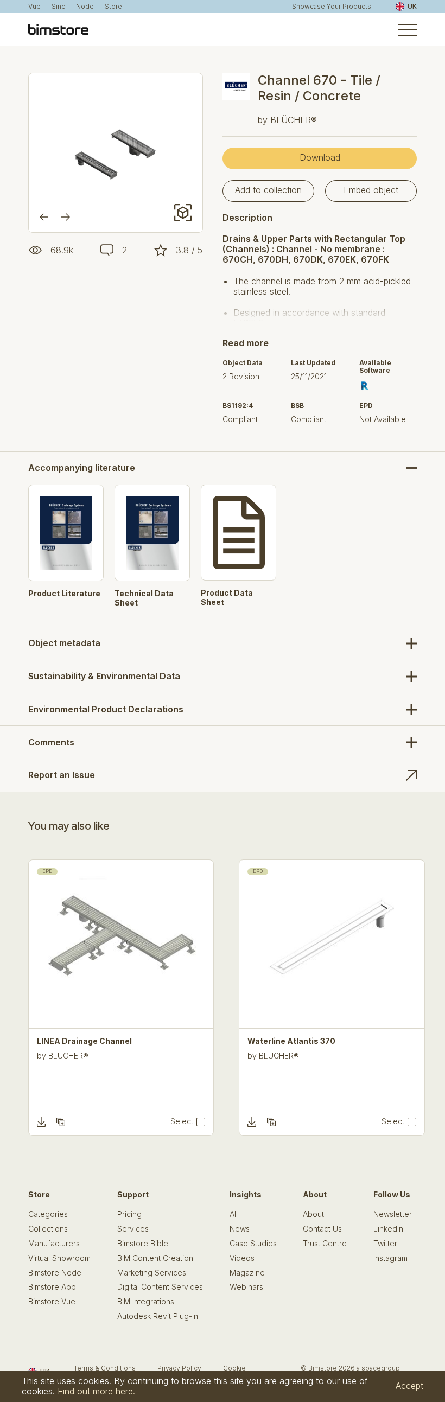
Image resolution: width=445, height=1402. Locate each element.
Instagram (390, 1258)
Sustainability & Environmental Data (104, 676)
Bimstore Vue (51, 1301)
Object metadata (64, 643)
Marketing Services (151, 1273)
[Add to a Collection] (60, 1122)
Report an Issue (61, 774)
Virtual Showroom (59, 1258)
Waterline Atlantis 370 (291, 1041)
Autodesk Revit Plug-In (157, 1316)
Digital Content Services (160, 1287)
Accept (409, 1385)
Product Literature (64, 593)
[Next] (65, 217)
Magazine (247, 1273)
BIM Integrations (145, 1301)
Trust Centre (325, 1243)
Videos (242, 1258)
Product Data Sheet (227, 598)
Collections (48, 1229)
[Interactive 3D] (183, 213)
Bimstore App (52, 1287)
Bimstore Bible (142, 1243)
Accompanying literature (81, 468)
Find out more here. (96, 1391)
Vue (34, 6)
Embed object (371, 189)
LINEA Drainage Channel (84, 1041)
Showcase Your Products (331, 6)
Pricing (129, 1214)
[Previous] (43, 217)
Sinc (58, 6)
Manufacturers (54, 1243)
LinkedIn (388, 1229)
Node (85, 6)
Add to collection (268, 189)
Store (113, 6)
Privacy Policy (179, 1368)
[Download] (41, 1122)
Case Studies (253, 1243)
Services (133, 1229)
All (234, 1214)
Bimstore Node (54, 1273)
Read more (246, 342)
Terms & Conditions (105, 1368)
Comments (51, 742)
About (313, 1214)
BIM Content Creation (155, 1258)
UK (412, 6)
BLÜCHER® (293, 119)
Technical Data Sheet (144, 598)
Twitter (385, 1243)
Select (181, 1121)
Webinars (246, 1287)
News (240, 1229)
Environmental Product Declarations (105, 709)
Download (320, 157)
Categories (48, 1214)
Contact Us (322, 1229)
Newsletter (392, 1214)
